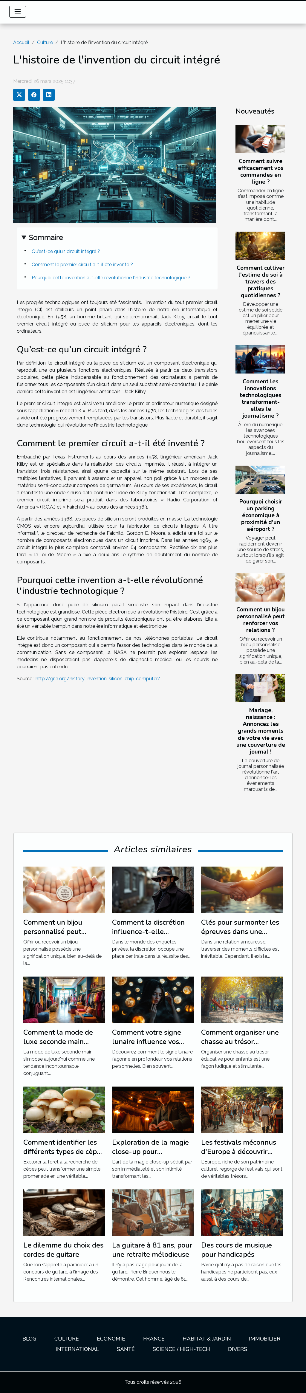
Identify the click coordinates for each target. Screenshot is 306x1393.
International (77, 1349)
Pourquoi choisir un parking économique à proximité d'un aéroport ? (260, 515)
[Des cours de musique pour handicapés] (242, 1212)
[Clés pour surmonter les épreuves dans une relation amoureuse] (242, 889)
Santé (126, 1349)
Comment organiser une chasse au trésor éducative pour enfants (240, 1041)
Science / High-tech (181, 1349)
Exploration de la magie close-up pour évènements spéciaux (150, 1151)
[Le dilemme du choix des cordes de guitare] (64, 1212)
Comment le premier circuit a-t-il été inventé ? (82, 264)
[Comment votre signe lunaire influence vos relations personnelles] (153, 999)
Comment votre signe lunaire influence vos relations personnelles (148, 1041)
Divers (237, 1349)
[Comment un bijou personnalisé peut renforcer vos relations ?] (260, 587)
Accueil (21, 42)
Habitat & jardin (207, 1338)
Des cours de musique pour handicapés (236, 1249)
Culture (45, 42)
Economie (111, 1338)
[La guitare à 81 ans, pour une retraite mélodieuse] (153, 1212)
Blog (29, 1338)
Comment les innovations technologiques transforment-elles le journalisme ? (260, 399)
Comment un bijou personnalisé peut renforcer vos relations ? (260, 620)
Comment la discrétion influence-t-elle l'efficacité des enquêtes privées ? (151, 936)
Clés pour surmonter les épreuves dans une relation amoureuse (240, 931)
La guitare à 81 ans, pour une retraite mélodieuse (152, 1249)
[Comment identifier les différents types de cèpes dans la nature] (64, 1109)
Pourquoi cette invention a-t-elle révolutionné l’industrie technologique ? (111, 278)
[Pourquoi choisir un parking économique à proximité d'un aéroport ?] (260, 480)
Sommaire (46, 237)
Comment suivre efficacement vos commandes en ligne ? (261, 171)
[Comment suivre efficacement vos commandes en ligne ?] (260, 139)
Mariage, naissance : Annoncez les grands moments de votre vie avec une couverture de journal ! (260, 730)
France (154, 1338)
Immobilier (264, 1338)
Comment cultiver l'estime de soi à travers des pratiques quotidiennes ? (260, 281)
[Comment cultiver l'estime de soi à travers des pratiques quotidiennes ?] (260, 246)
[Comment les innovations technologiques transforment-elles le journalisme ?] (260, 359)
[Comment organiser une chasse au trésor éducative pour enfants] (242, 999)
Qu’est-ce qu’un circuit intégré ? (66, 251)
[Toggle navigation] (17, 12)
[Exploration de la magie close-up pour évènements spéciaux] (153, 1109)
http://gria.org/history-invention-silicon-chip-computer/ (98, 678)
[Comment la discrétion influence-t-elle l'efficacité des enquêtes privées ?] (153, 889)
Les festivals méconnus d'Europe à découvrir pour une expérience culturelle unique (238, 1156)
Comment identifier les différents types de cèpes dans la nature (63, 1151)
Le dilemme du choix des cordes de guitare (63, 1249)
